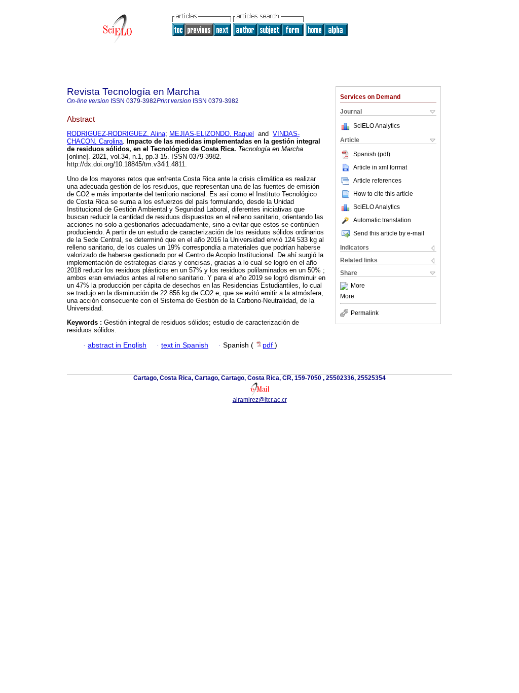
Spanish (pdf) (371, 154)
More (358, 286)
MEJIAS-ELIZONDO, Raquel (211, 133)
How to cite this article (383, 193)
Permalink (365, 313)
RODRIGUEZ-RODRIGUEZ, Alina (116, 133)
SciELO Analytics (376, 125)
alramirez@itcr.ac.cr (260, 399)
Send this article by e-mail (388, 233)
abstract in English (117, 345)
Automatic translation (382, 220)
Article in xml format (380, 167)
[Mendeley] (345, 286)
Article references (377, 180)
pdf (269, 345)
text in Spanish (184, 345)
